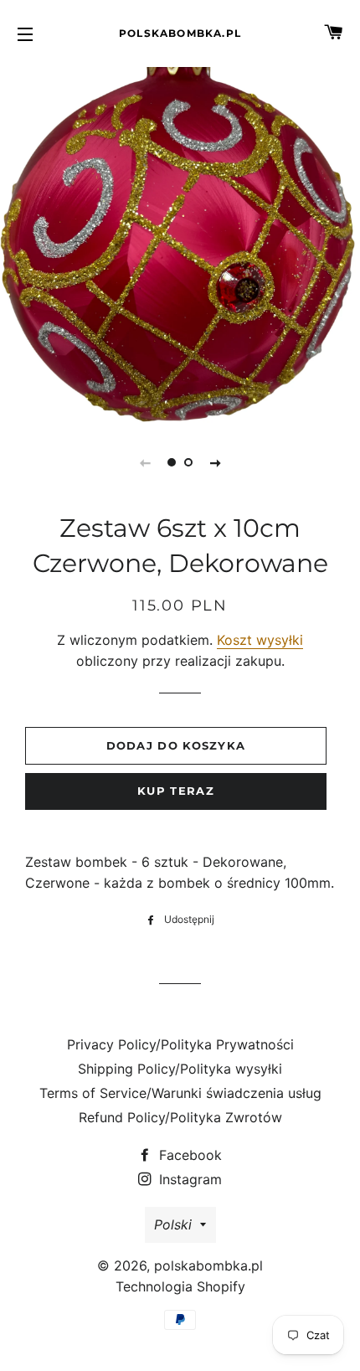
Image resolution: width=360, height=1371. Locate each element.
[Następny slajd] (215, 462)
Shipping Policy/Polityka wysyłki (180, 1068)
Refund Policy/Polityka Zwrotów (180, 1117)
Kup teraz (175, 790)
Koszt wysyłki (260, 639)
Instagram (188, 1179)
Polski (173, 1224)
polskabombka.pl (180, 33)
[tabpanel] (180, 243)
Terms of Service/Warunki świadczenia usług (180, 1093)
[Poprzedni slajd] (144, 462)
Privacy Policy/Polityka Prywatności (180, 1044)
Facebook (188, 1155)
